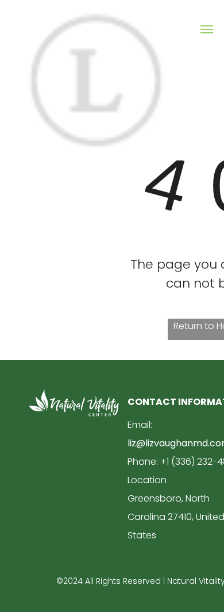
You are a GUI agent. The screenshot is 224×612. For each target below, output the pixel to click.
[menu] (206, 29)
